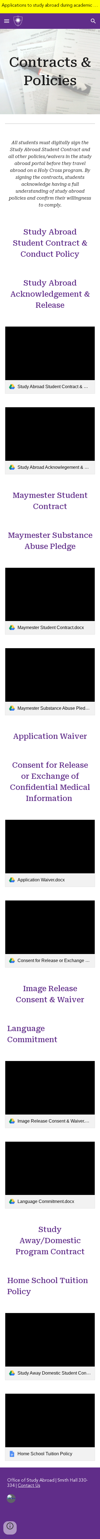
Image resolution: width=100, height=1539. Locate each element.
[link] (50, 360)
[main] (50, 71)
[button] (6, 21)
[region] (50, 6)
